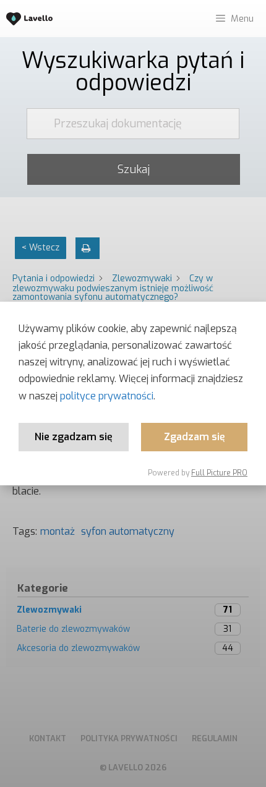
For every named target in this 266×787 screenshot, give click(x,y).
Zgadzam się (194, 436)
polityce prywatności (106, 395)
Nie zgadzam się (74, 436)
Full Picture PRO (219, 473)
